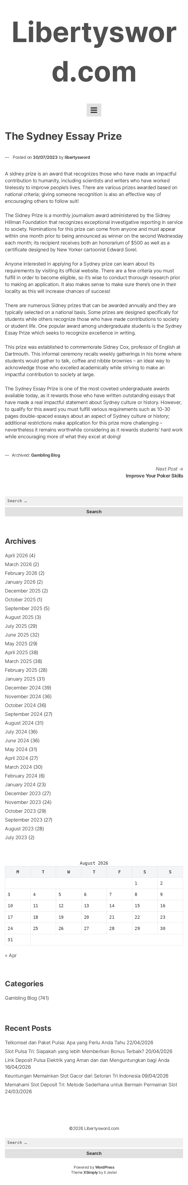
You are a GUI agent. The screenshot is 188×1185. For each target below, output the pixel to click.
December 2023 (23, 793)
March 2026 (18, 564)
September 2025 (23, 608)
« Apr (11, 955)
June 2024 (17, 741)
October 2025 (20, 600)
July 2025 (16, 626)
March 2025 (18, 661)
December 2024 (23, 688)
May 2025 (16, 644)
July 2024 (16, 732)
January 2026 (20, 582)
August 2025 (19, 617)
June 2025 (17, 635)
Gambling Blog (45, 455)
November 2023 (23, 802)
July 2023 (16, 837)
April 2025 (16, 652)
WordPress (105, 1167)
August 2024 (19, 723)
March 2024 (18, 767)
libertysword (77, 157)
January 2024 (20, 785)
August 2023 (19, 829)
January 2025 (20, 679)
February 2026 (21, 573)
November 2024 (23, 696)
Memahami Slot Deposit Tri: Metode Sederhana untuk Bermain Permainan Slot (91, 1085)
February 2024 (21, 776)
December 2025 (23, 591)
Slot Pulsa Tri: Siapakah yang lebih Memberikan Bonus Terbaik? (74, 1051)
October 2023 (20, 811)
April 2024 (16, 758)
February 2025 (21, 670)
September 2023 (23, 820)
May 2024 (16, 749)
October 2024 (20, 705)
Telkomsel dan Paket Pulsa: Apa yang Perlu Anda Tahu (65, 1043)
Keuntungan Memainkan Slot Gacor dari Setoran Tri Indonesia (72, 1076)
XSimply (90, 1172)
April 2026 (16, 555)
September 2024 (23, 714)
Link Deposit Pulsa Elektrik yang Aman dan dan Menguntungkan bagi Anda (87, 1060)
